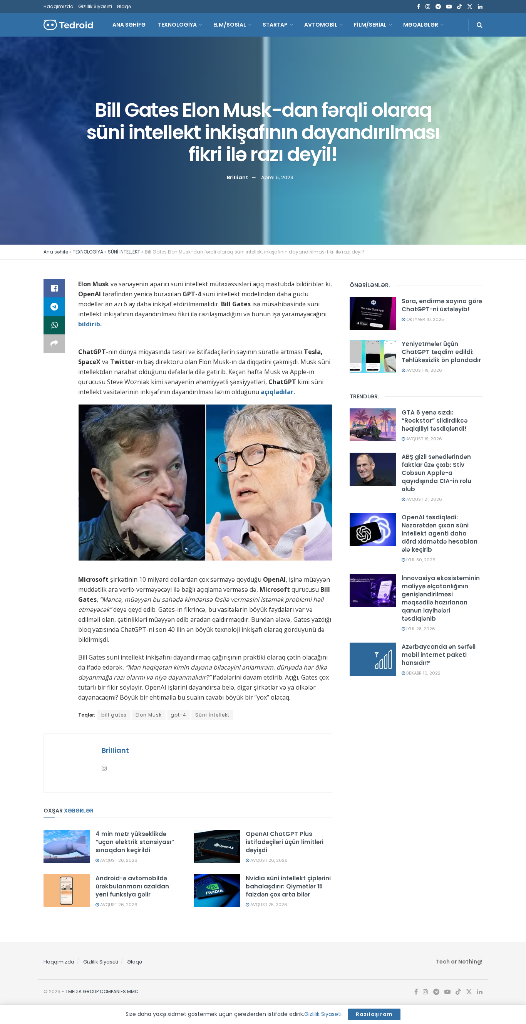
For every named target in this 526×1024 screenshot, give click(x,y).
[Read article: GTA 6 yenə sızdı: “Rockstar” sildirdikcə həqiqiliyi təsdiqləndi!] (373, 424)
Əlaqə (124, 6)
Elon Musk (149, 715)
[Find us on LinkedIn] (480, 6)
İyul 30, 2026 (420, 560)
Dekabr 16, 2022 (423, 673)
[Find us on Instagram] (427, 6)
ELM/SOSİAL (229, 25)
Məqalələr (420, 25)
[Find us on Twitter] (469, 6)
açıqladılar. (278, 392)
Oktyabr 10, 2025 (424, 319)
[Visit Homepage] (68, 25)
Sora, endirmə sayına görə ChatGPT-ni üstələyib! (442, 305)
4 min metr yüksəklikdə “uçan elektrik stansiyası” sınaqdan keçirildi (134, 842)
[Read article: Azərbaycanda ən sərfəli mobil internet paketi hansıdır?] (373, 659)
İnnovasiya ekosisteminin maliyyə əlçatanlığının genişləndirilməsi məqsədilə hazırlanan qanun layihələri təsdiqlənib (441, 598)
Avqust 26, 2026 (118, 860)
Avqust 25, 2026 (268, 904)
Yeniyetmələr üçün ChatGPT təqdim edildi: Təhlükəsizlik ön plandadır (441, 352)
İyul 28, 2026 (420, 629)
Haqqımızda (59, 6)
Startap (275, 25)
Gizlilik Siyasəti (95, 6)
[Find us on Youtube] (449, 6)
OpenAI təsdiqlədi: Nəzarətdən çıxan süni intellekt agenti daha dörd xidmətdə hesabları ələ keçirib (439, 533)
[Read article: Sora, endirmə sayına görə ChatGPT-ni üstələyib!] (373, 313)
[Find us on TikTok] (459, 6)
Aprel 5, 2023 (277, 177)
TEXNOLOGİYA (177, 25)
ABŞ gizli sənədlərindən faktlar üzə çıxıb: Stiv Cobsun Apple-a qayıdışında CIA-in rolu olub (436, 473)
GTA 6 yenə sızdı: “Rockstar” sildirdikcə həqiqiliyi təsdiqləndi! (434, 420)
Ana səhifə (56, 251)
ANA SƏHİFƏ (129, 25)
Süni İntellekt (212, 715)
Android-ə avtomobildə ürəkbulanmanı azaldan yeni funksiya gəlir (132, 886)
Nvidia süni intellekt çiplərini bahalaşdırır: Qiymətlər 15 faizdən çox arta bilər (288, 886)
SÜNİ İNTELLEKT (124, 251)
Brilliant (237, 177)
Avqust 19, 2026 (423, 370)
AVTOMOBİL (320, 25)
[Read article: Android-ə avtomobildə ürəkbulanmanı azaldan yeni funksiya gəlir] (67, 890)
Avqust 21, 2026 (423, 499)
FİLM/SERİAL (370, 25)
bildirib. (90, 324)
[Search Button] (479, 25)
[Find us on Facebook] (418, 6)
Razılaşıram (374, 1014)
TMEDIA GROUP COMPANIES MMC (102, 991)
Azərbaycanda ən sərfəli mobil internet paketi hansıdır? (439, 655)
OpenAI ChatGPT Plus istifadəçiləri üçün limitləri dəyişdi (284, 842)
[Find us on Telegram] (438, 6)
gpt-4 (178, 715)
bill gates (114, 715)
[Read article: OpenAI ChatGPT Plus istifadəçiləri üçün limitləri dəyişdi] (217, 846)
